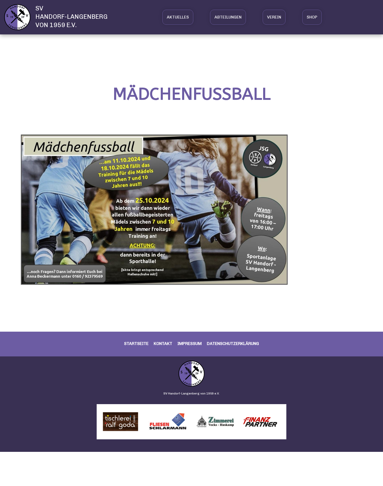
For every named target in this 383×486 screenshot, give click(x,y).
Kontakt (163, 343)
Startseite (136, 343)
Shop (312, 17)
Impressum (189, 343)
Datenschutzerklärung (233, 343)
